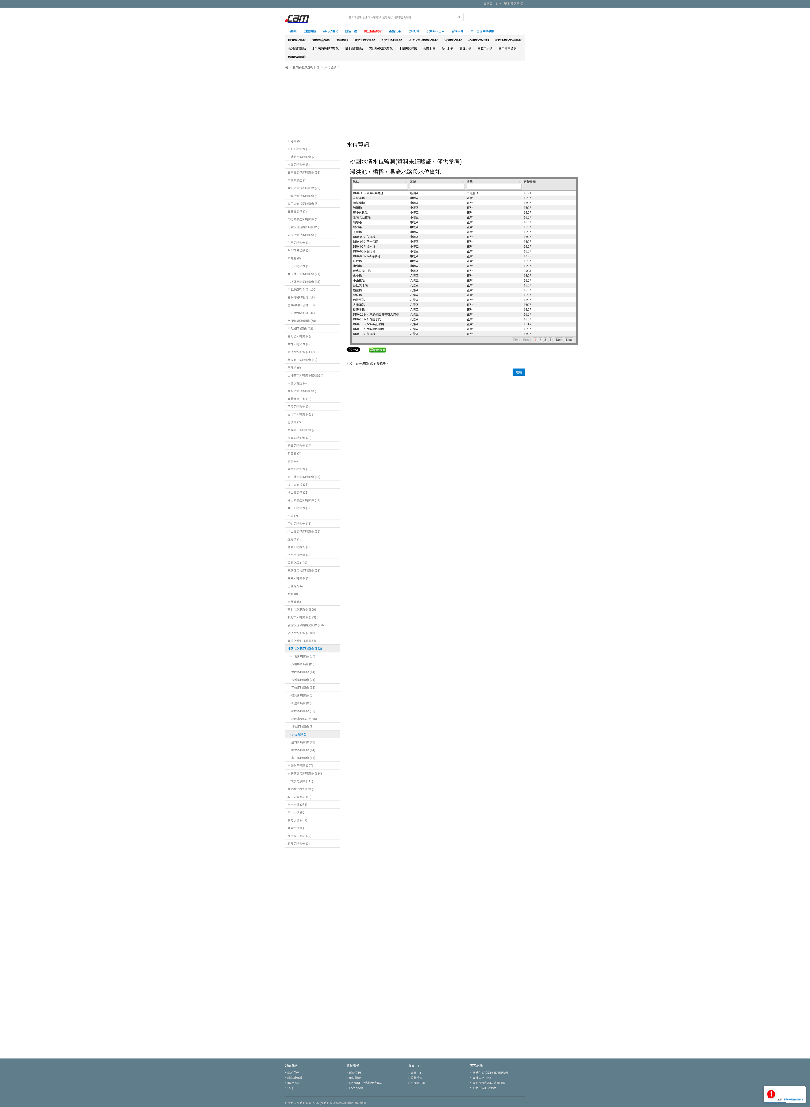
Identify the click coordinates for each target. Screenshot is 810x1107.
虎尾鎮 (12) (295, 539)
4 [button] (550, 340)
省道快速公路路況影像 (423, 40)
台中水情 (447, 48)
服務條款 (293, 1083)
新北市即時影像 (391, 40)
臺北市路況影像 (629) (302, 609)
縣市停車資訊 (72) (299, 836)
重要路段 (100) (297, 562)
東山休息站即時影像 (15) (304, 477)
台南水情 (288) (297, 804)
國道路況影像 (297, 40)
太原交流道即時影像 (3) (303, 391)
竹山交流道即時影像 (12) (304, 531)
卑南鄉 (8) (294, 258)
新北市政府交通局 (484, 1088)
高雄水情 (465, 48)
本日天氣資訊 (408, 48)
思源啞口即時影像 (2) (302, 430)
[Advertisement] (405, 103)
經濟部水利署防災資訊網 (488, 1083)
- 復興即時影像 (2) (300, 695)
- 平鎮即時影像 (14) (301, 687)
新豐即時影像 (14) (299, 445)
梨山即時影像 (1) (299, 508)
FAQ (290, 1088)
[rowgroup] (464, 263)
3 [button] (545, 340)
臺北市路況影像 (364, 40)
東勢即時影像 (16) (299, 469)
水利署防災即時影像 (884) (305, 773)
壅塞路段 (310, 31)
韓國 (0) (293, 594)
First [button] (516, 340)
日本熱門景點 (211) (300, 781)
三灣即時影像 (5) (299, 164)
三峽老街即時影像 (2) (302, 157)
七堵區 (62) (295, 141)
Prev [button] (526, 340)
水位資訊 (330, 67)
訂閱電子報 (418, 1083)
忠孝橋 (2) (294, 422)
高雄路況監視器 (478, 40)
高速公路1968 (481, 1078)
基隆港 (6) (294, 367)
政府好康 (414, 31)
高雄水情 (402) (297, 820)
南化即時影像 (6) (299, 266)
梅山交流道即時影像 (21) (304, 500)
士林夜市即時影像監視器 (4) (306, 375)
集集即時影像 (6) (299, 578)
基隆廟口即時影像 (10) (302, 360)
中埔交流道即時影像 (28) (304, 188)
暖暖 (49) (294, 461)
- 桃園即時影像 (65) (301, 711)
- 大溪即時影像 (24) (301, 680)
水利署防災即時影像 (325, 48)
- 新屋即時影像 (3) (300, 703)
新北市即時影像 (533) (302, 617)
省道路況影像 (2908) (301, 633)
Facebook (356, 1088)
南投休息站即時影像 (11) (304, 274)
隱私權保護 (294, 1078)
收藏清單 (417, 1078)
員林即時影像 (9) (299, 344)
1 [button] (535, 340)
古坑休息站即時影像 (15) (304, 281)
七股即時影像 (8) (299, 149)
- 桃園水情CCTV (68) (302, 719)
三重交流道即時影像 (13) (304, 172)
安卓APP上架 (435, 31)
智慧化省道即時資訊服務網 (490, 1073)
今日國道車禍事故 (482, 31)
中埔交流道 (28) (298, 180)
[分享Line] (377, 350)
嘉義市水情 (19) (298, 828)
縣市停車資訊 (507, 48)
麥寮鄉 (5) (294, 601)
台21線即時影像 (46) (301, 313)
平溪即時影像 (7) (299, 406)
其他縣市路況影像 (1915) (304, 789)
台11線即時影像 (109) (302, 289)
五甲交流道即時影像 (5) (303, 203)
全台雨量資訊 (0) (299, 250)
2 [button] (540, 340)
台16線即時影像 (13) (301, 305)
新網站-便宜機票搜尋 (793, 1099)
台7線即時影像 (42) (300, 328)
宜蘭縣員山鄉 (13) (299, 399)
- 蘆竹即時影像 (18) (301, 742)
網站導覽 (355, 1078)
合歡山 (292, 31)
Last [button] (569, 340)
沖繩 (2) (293, 516)
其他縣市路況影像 (381, 48)
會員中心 (417, 1073)
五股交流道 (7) (297, 211)
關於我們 (293, 1073)
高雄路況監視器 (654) (302, 641)
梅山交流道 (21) (298, 484)
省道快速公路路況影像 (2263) (307, 625)
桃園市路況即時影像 (508, 40)
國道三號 (351, 31)
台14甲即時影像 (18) (301, 297)
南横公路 (395, 31)
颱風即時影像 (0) (299, 843)
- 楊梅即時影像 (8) (300, 726)
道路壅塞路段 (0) (299, 555)
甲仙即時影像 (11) (299, 523)
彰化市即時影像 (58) (301, 414)
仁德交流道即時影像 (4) (303, 219)
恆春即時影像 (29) (299, 438)
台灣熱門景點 (297, 48)
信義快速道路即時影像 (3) (304, 227)
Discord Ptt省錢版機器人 (366, 1083)
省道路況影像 (453, 40)
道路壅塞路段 (321, 40)
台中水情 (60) (296, 812)
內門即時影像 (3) (299, 242)
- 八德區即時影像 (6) (302, 664)
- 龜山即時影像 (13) (301, 758)
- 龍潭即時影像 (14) (301, 750)
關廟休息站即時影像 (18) (304, 570)
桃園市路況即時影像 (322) (305, 648)
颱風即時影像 (297, 57)
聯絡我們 (355, 1073)
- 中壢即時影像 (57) (301, 656)
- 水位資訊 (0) (298, 734)
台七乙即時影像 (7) (300, 336)
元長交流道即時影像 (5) (303, 235)
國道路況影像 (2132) (301, 352)
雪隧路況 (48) (296, 586)
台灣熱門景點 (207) (300, 765)
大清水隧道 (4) (297, 383)
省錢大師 (457, 31)
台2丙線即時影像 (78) (302, 321)
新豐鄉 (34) (295, 453)
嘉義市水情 (485, 48)
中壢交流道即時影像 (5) (303, 196)
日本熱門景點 (354, 48)
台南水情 (429, 48)
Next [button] (559, 340)
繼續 (519, 372)
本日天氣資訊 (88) (299, 797)
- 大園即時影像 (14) (301, 672)
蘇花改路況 (330, 31)
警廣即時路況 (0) (299, 547)
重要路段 (342, 40)
